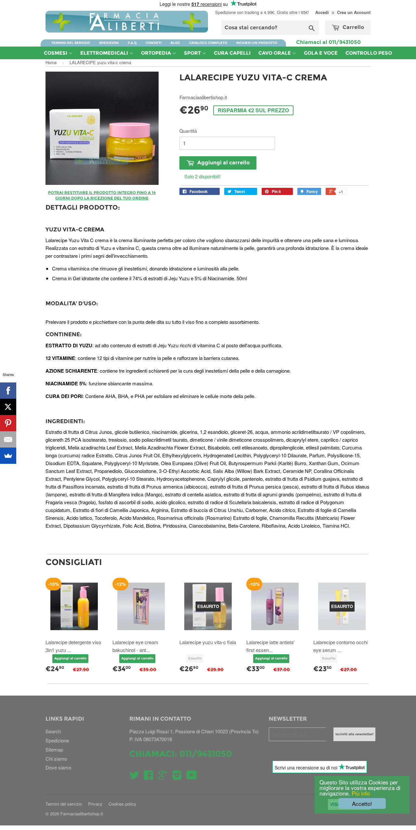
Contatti (154, 43)
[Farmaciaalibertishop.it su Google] (163, 776)
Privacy (95, 804)
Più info (360, 793)
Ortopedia (156, 53)
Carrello (352, 27)
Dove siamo (58, 767)
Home (51, 62)
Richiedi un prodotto (256, 43)
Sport (193, 53)
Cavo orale (275, 53)
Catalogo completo (208, 43)
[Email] (8, 439)
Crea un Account (353, 12)
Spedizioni (109, 43)
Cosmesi (56, 53)
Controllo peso (368, 53)
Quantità (188, 131)
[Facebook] (8, 390)
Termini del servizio (70, 43)
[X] (8, 407)
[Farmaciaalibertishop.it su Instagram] (177, 776)
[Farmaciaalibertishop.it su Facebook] (148, 776)
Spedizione (57, 740)
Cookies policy (122, 804)
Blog (175, 43)
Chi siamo (56, 758)
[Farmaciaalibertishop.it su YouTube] (192, 776)
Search (53, 731)
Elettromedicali (104, 53)
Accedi (322, 12)
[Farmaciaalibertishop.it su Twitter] (134, 776)
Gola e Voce (321, 53)
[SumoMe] (8, 456)
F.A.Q (132, 43)
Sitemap (54, 749)
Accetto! (362, 803)
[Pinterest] (8, 423)
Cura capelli (232, 53)
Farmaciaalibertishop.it (81, 813)
